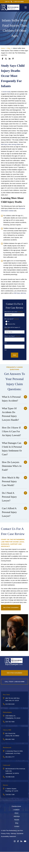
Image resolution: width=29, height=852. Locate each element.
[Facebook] (18, 841)
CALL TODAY (14, 681)
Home (3, 48)
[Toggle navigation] (25, 7)
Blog (8, 48)
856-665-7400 (9, 739)
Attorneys (17, 816)
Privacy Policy (5, 833)
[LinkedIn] (21, 841)
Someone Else (11, 324)
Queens (5, 785)
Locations (16, 809)
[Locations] (20, 809)
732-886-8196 (9, 777)
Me (8, 321)
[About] (19, 813)
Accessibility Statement (8, 836)
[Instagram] (14, 841)
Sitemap (13, 833)
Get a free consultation (11, 607)
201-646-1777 (9, 757)
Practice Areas (16, 806)
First (6, 342)
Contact (16, 826)
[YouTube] (25, 841)
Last (6, 350)
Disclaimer (20, 833)
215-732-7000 (9, 721)
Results (16, 820)
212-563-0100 (9, 704)
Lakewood (6, 765)
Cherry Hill (7, 730)
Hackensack (7, 747)
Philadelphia (7, 712)
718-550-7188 (9, 794)
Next (14, 355)
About (16, 813)
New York (6, 694)
